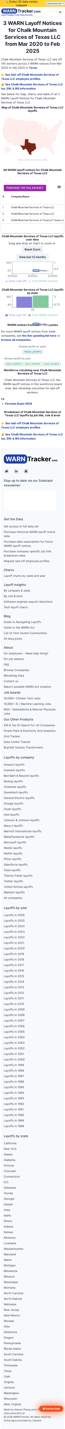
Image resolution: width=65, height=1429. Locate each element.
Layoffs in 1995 (14, 1087)
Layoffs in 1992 (14, 1104)
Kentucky (10, 1237)
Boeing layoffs (13, 781)
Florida (8, 1193)
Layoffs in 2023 (14, 931)
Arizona (9, 1165)
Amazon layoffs (14, 764)
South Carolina (13, 1354)
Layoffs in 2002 (14, 1048)
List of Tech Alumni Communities (25, 633)
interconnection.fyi (14, 1413)
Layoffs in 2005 (14, 1031)
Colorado (10, 1171)
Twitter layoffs (13, 881)
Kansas (8, 1232)
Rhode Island (12, 1348)
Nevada (9, 1321)
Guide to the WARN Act (19, 627)
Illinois (8, 1221)
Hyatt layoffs (12, 809)
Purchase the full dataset (25, 188)
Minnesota (10, 1271)
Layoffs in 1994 (14, 1092)
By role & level (13, 596)
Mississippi (11, 1282)
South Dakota (13, 1359)
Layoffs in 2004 (14, 1037)
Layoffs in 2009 (14, 1009)
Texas (33, 67)
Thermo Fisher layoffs (18, 875)
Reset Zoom (32, 249)
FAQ (6, 664)
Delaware (10, 1187)
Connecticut (12, 1176)
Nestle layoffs (13, 848)
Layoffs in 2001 (14, 1054)
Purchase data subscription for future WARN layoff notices (28, 543)
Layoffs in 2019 (14, 954)
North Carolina (13, 1293)
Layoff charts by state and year (24, 575)
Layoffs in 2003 (14, 1042)
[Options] (60, 12)
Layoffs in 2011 (14, 998)
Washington (11, 1393)
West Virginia (12, 1404)
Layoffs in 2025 (14, 920)
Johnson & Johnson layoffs (21, 820)
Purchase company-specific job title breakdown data (27, 553)
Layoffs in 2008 (14, 1015)
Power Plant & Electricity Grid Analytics (29, 730)
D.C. (6, 1182)
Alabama (9, 1160)
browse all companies (16, 340)
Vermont (9, 1387)
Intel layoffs (11, 814)
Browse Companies (16, 670)
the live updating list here (39, 335)
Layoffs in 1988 (14, 1126)
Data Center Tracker (17, 742)
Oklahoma (10, 1332)
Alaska (8, 1154)
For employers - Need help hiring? (26, 653)
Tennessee (11, 1365)
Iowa (7, 1210)
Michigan (10, 1265)
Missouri (9, 1276)
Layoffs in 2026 (14, 915)
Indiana (8, 1226)
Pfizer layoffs (12, 859)
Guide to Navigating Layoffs (22, 622)
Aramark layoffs (14, 770)
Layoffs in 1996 (14, 1081)
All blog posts (13, 638)
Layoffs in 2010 (14, 1004)
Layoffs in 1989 (14, 1120)
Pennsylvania (12, 1343)
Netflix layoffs (13, 853)
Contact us (11, 681)
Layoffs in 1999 (14, 1065)
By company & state (17, 590)
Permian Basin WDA (18, 403)
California (10, 1143)
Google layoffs (13, 803)
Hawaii (8, 1204)
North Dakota (13, 1298)
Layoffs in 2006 (14, 1026)
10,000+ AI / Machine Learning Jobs (27, 704)
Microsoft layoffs (15, 842)
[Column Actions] (35, 197)
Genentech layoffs (16, 792)
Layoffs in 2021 (14, 943)
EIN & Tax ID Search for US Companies (29, 725)
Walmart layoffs (14, 892)
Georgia (9, 1198)
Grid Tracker (12, 736)
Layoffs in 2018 (14, 959)
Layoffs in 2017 (14, 965)
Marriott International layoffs (22, 831)
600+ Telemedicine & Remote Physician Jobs (30, 711)
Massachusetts (13, 1248)
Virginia (9, 1382)
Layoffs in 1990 (14, 1115)
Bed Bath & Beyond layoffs (21, 775)
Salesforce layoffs (16, 864)
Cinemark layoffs (15, 787)
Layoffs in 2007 (14, 1020)
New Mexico (12, 1315)
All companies (13, 898)
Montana (9, 1287)
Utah (7, 1376)
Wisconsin (10, 1398)
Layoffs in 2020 (14, 948)
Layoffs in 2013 (14, 987)
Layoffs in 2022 (14, 937)
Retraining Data (14, 675)
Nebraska (10, 1304)
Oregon (9, 1337)
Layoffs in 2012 (14, 992)
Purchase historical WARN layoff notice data (29, 534)
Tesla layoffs (12, 870)
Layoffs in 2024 (14, 926)
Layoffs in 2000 (14, 1059)
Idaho (7, 1215)
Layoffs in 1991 (14, 1109)
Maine (8, 1260)
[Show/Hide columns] (59, 186)
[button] (51, 1409)
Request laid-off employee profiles (26, 561)
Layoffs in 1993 (14, 1098)
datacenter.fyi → (55, 3)
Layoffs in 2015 (14, 976)
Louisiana (10, 1243)
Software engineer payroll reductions (28, 601)
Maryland (10, 1254)
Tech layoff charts (16, 607)
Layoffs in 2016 (14, 970)
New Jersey (11, 1310)
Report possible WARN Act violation (27, 686)
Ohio (7, 1326)
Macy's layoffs (13, 825)
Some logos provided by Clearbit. (23, 1420)
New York (10, 1148)
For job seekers (14, 659)
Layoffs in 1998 (14, 1070)
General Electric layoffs (19, 798)
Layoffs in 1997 (14, 1076)
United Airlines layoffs (18, 886)
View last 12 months (32, 257)
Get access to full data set (21, 526)
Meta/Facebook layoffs (19, 836)
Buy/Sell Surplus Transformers (23, 747)
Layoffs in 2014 (14, 981)
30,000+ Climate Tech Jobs (22, 698)
